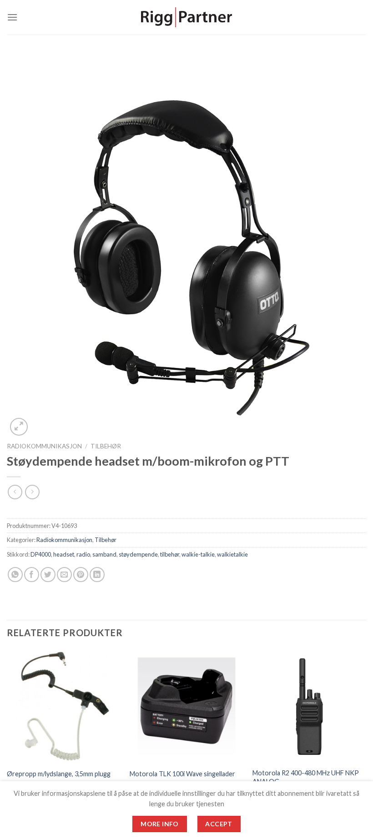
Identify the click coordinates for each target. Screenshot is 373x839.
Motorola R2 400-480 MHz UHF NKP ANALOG (305, 777)
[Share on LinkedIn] (97, 574)
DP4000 (40, 554)
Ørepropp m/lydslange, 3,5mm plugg (59, 774)
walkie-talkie (198, 554)
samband (104, 554)
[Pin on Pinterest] (80, 574)
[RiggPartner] (186, 17)
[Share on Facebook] (31, 574)
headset (63, 554)
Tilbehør (106, 446)
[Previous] (7, 732)
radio (83, 554)
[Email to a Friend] (64, 574)
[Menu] (12, 17)
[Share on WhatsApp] (15, 574)
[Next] (366, 732)
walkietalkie (232, 554)
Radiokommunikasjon (44, 446)
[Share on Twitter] (47, 574)
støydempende (138, 554)
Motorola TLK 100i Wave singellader (182, 774)
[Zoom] (19, 427)
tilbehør (169, 554)
